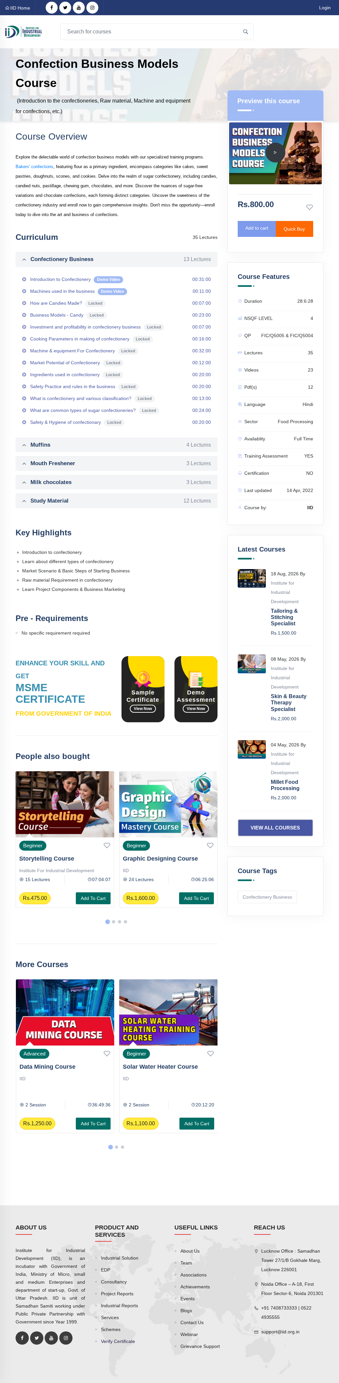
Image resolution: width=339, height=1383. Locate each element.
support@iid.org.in (280, 1331)
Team (186, 1263)
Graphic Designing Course (57, 858)
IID (22, 870)
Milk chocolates (120, 482)
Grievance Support (200, 1346)
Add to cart (93, 898)
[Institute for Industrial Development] (23, 31)
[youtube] (79, 8)
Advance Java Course (154, 1066)
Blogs (186, 1310)
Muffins (120, 445)
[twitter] (65, 8)
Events (187, 1298)
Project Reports (117, 1293)
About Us (190, 1251)
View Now (143, 708)
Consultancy (114, 1281)
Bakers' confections (34, 166)
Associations (193, 1274)
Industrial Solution (119, 1258)
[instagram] (92, 8)
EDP (105, 1269)
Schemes (111, 1329)
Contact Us (192, 1322)
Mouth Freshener (120, 463)
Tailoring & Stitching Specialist (284, 617)
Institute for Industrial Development (285, 592)
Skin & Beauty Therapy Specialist (289, 702)
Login (325, 7)
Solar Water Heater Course (56, 1066)
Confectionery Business (120, 259)
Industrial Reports (119, 1305)
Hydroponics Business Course (166, 858)
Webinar (189, 1334)
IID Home (20, 8)
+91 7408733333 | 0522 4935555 (286, 1312)
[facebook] (52, 8)
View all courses (275, 827)
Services (110, 1317)
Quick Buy (294, 229)
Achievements (195, 1286)
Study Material (120, 501)
